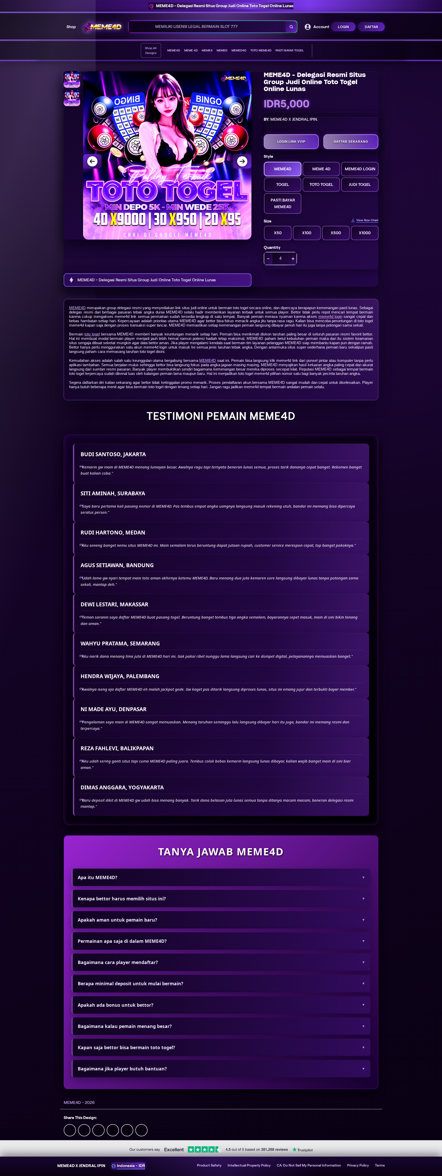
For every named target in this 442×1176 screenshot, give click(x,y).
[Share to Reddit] (127, 1130)
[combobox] (207, 26)
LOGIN (343, 27)
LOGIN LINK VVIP (291, 141)
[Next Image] (242, 161)
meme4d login (330, 316)
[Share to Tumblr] (141, 1130)
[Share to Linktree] (98, 1130)
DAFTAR (371, 27)
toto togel (92, 334)
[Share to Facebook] (84, 1130)
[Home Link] (102, 27)
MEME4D (77, 308)
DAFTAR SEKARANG (351, 141)
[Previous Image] (92, 161)
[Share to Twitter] (70, 1130)
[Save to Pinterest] (113, 1130)
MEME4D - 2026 (79, 1102)
